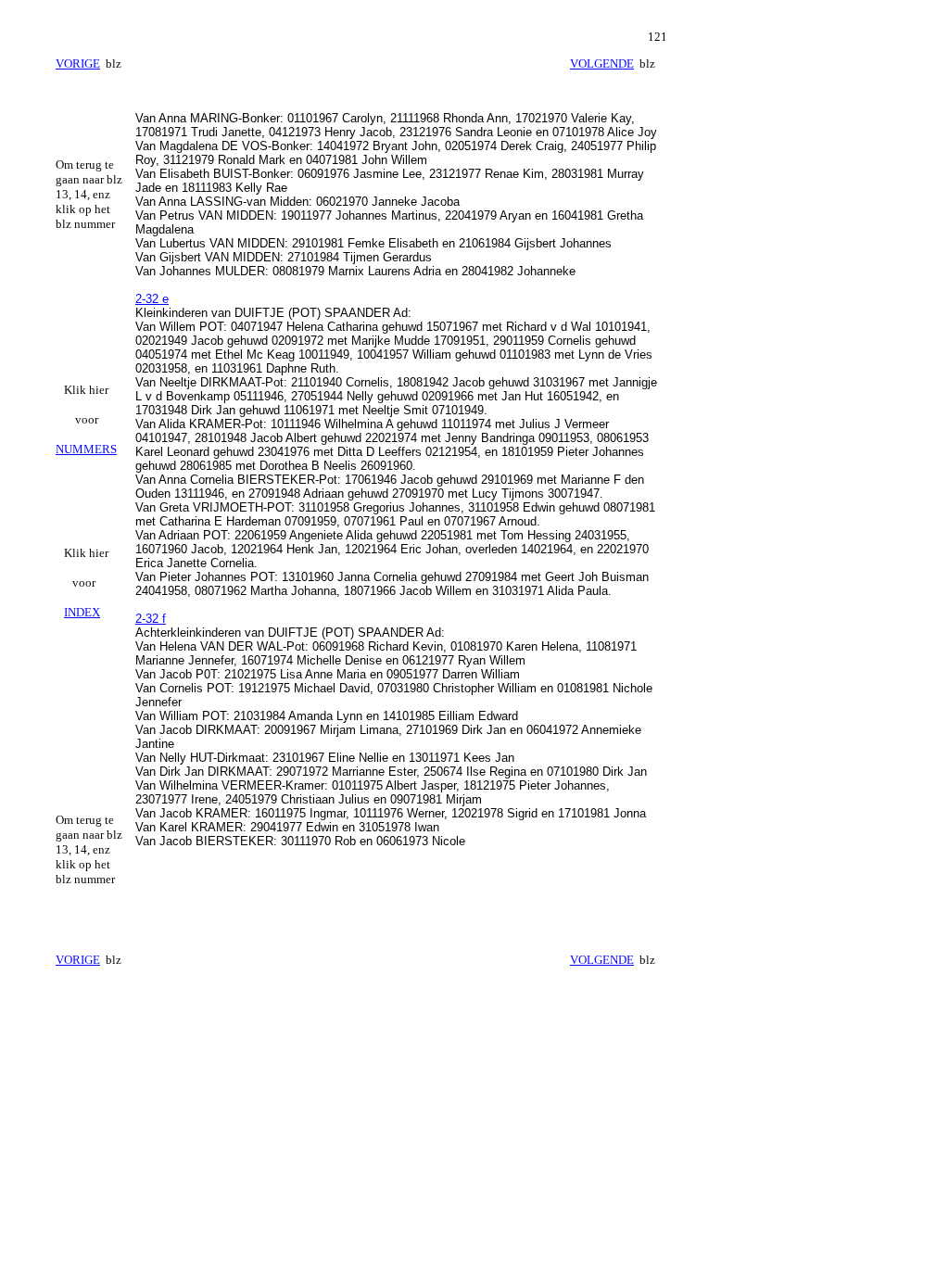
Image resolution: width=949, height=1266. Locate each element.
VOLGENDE (602, 63)
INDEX (82, 612)
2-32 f (150, 619)
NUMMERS (86, 449)
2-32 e (152, 299)
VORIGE (78, 63)
